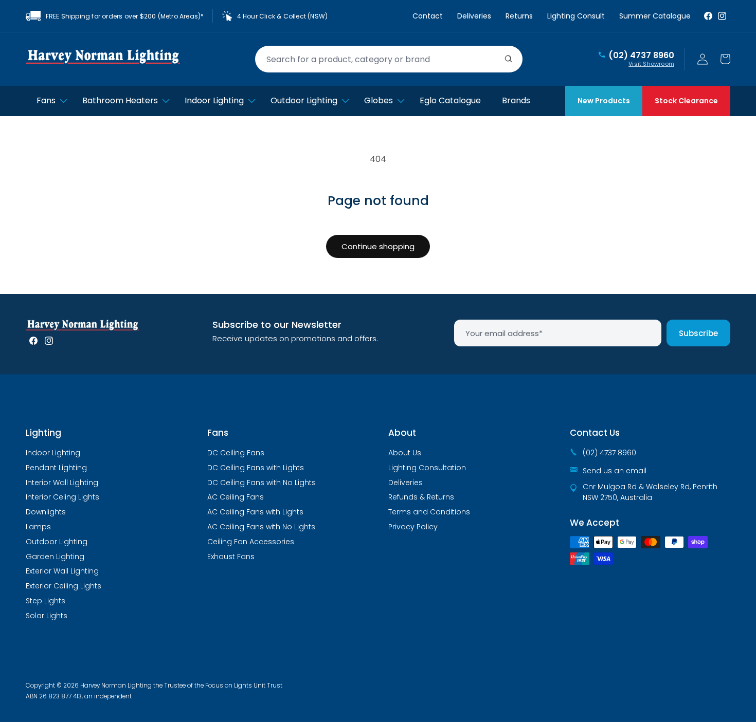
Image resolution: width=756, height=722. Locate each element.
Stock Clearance (686, 101)
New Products (604, 101)
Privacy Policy (413, 527)
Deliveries (474, 16)
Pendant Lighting (56, 467)
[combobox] (389, 59)
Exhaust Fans (231, 556)
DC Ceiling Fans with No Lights (261, 482)
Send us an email (614, 471)
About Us (404, 453)
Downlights (46, 512)
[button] (725, 59)
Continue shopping (378, 246)
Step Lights (45, 601)
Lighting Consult (576, 16)
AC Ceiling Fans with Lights (255, 512)
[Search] (508, 59)
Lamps (38, 527)
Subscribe (698, 333)
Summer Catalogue (655, 16)
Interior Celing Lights (62, 497)
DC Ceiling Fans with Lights (255, 467)
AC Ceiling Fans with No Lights (261, 527)
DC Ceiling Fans (235, 453)
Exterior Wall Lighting (62, 571)
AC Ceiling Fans (235, 497)
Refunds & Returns (421, 497)
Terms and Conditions (429, 512)
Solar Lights (46, 615)
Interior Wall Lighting (62, 482)
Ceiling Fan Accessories (250, 541)
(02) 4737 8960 (641, 55)
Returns (519, 16)
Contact (427, 16)
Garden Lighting (55, 556)
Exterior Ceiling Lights (63, 586)
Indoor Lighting (53, 453)
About (402, 432)
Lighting (43, 432)
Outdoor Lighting (56, 541)
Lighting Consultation (427, 467)
